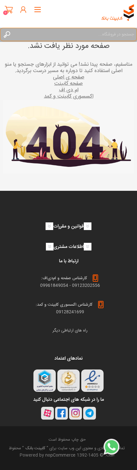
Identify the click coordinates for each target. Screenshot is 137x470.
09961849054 (54, 285)
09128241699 (70, 312)
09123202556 (86, 285)
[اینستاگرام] (75, 413)
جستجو (6, 34)
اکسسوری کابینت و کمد (68, 96)
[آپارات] (47, 413)
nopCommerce (60, 455)
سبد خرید (9, 10)
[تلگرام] (89, 413)
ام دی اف (68, 90)
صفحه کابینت (68, 83)
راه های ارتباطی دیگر (70, 330)
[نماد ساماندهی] (68, 380)
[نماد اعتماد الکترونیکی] (92, 380)
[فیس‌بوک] (61, 413)
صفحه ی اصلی (68, 77)
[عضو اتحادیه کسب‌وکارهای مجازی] (44, 380)
